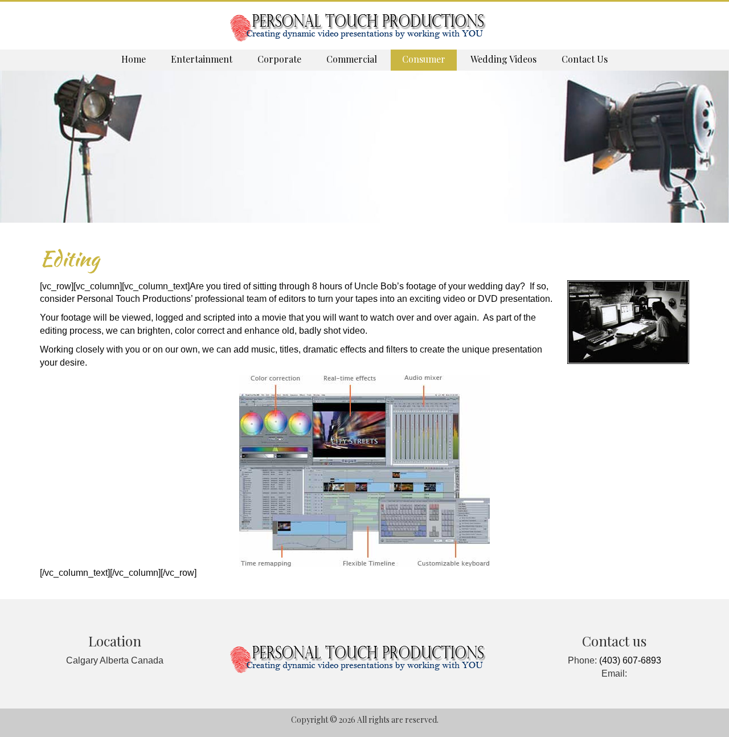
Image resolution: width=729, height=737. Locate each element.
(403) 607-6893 (630, 660)
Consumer (423, 59)
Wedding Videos (503, 59)
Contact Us (585, 59)
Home (133, 59)
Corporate (279, 59)
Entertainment (201, 59)
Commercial (351, 59)
